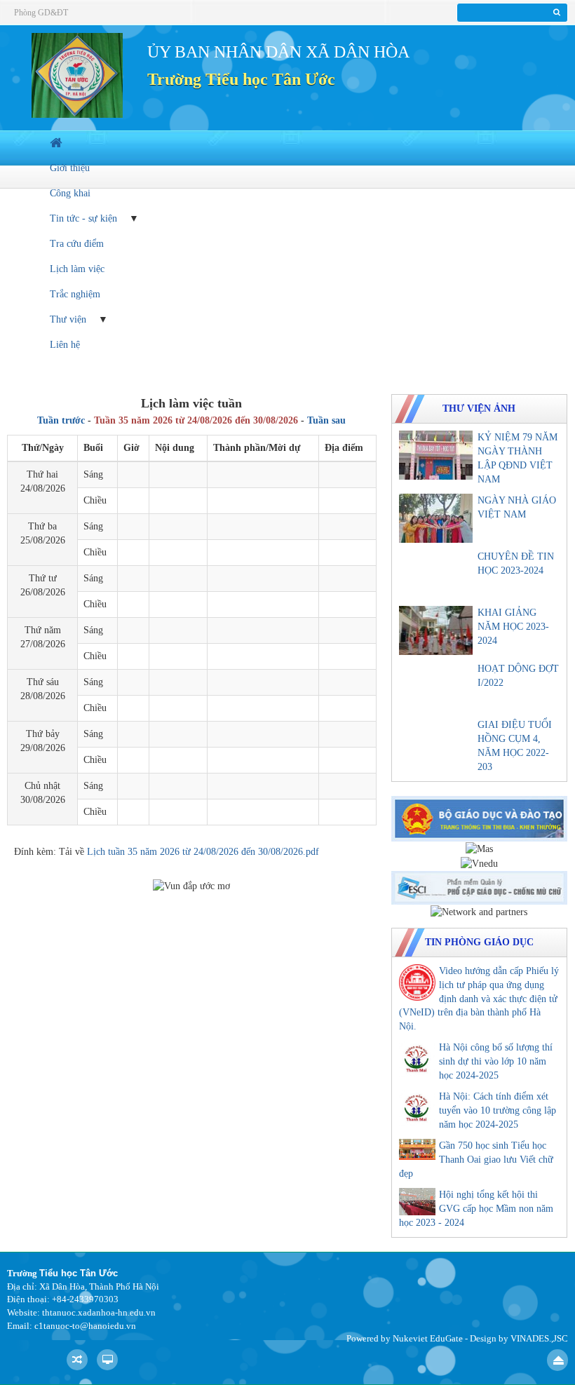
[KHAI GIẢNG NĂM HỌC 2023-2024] (436, 630)
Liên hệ (65, 344)
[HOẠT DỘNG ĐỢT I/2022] (436, 686)
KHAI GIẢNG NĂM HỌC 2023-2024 (513, 626)
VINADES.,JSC (539, 1338)
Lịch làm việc (77, 269)
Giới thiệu (70, 168)
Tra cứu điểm (77, 243)
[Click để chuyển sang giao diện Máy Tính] (107, 1359)
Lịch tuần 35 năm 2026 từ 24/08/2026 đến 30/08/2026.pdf (203, 851)
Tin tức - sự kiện (83, 218)
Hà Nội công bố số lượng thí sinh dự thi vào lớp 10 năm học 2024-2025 (496, 1061)
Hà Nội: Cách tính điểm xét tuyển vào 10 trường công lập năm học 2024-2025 (497, 1110)
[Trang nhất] (57, 143)
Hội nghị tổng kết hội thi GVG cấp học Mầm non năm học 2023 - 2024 (476, 1208)
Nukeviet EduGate (428, 1338)
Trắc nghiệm (75, 294)
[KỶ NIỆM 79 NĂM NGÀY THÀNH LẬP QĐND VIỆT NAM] (436, 455)
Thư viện (68, 319)
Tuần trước (61, 420)
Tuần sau (326, 420)
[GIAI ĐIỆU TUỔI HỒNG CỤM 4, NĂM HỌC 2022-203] (436, 742)
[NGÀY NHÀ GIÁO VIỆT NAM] (436, 518)
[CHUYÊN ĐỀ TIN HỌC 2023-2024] (436, 574)
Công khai (70, 193)
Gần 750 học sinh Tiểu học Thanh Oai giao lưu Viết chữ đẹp (476, 1159)
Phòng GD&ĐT (41, 13)
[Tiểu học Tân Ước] (77, 74)
